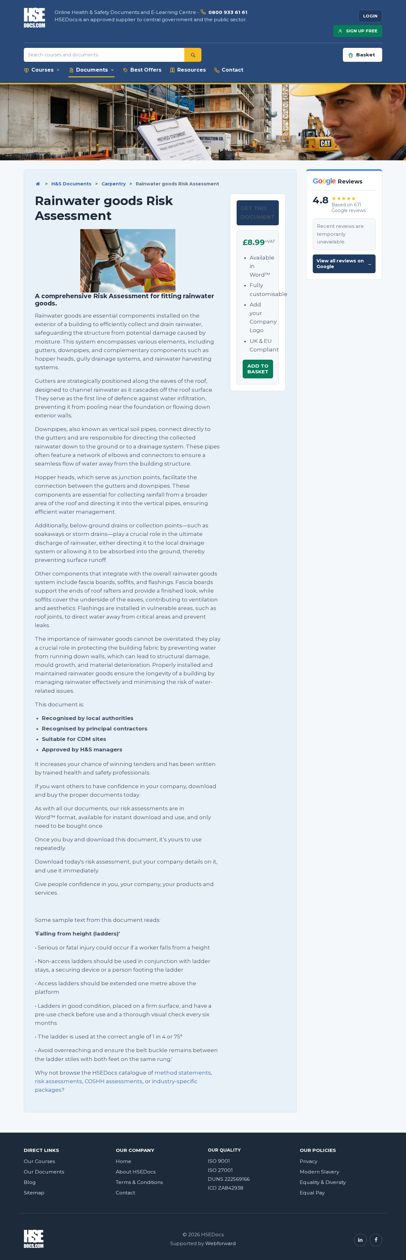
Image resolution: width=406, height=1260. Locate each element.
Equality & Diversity (323, 1182)
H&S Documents (71, 183)
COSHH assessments (113, 1081)
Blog (30, 1182)
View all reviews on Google (344, 264)
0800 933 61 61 (227, 12)
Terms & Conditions (139, 1182)
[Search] (192, 55)
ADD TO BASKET (257, 369)
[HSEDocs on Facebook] (376, 1240)
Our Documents (44, 1172)
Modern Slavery (319, 1172)
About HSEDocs (135, 1172)
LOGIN (370, 15)
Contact (125, 1193)
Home (123, 1161)
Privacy (308, 1161)
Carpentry (114, 183)
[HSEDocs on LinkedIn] (360, 1240)
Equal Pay (312, 1193)
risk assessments (58, 1081)
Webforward (220, 1243)
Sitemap (34, 1193)
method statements (182, 1073)
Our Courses (39, 1161)
